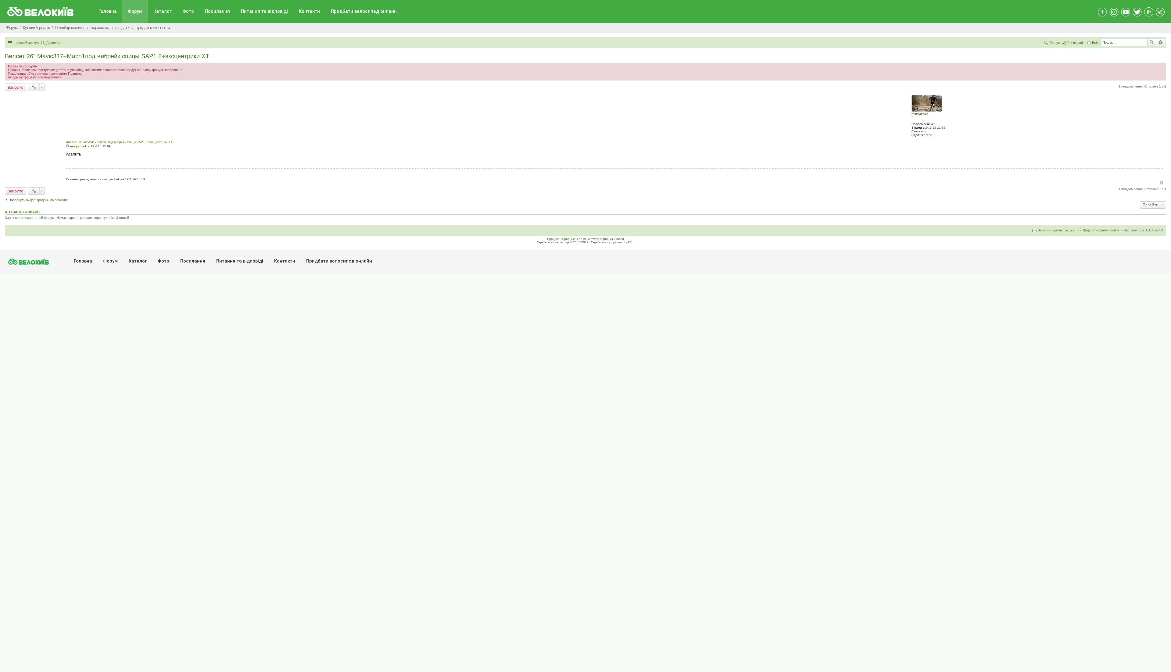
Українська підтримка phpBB (611, 242)
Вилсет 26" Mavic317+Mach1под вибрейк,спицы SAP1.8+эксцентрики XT (107, 56)
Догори (1161, 182)
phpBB (569, 239)
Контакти (309, 11)
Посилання (217, 11)
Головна (107, 11)
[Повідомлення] (67, 146)
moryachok (919, 113)
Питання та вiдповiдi (264, 11)
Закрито (15, 87)
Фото (188, 11)
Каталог (162, 11)
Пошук (1151, 42)
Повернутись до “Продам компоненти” (38, 200)
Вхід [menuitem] (1095, 43)
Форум (135, 11)
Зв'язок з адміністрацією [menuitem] (1056, 230)
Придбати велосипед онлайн (364, 11)
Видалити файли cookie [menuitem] (1101, 230)
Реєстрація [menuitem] (1075, 43)
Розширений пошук (1160, 42)
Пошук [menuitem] (1054, 43)
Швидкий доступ (26, 43)
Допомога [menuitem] (53, 43)
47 (933, 124)
